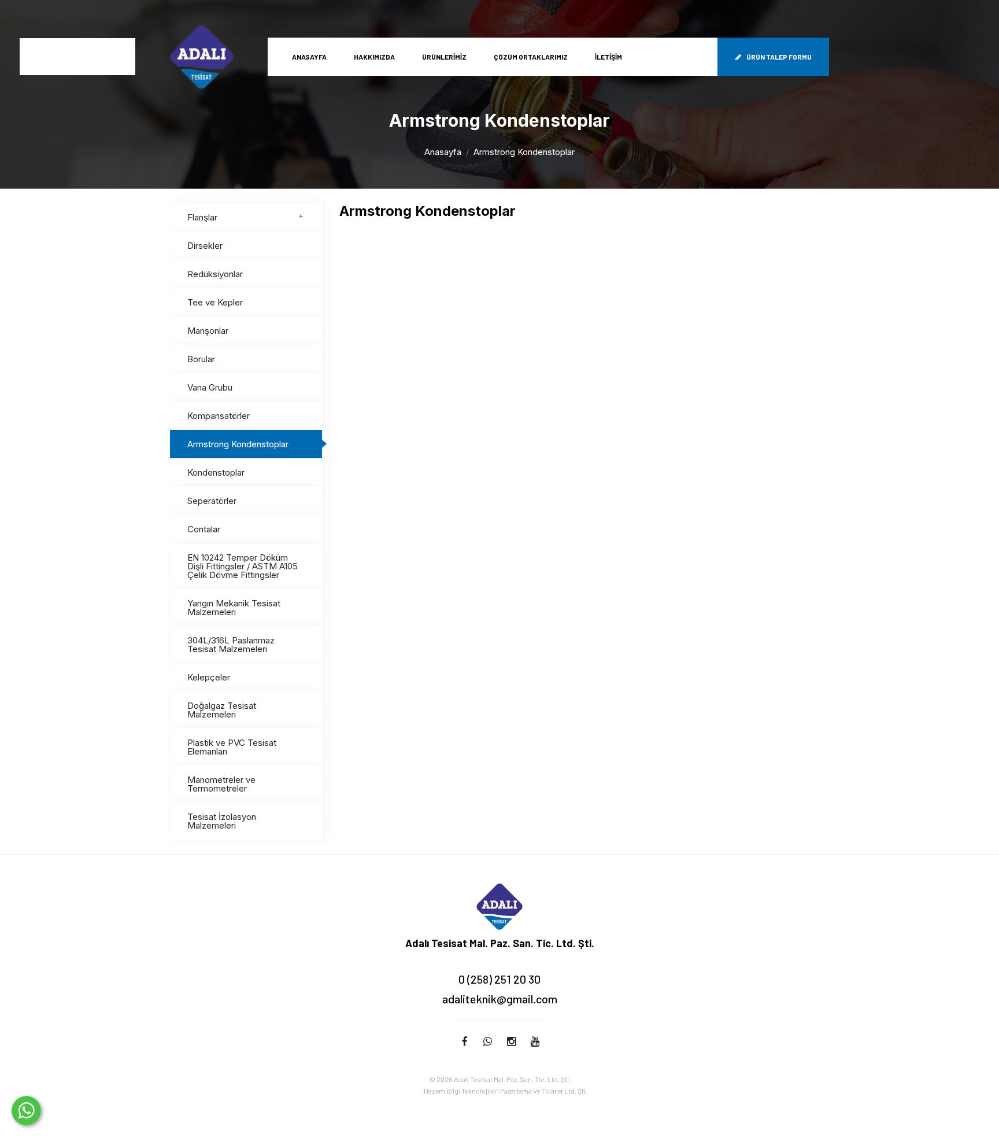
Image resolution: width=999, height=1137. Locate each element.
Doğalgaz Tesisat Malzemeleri (221, 710)
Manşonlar (207, 330)
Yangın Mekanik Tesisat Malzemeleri (233, 607)
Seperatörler (211, 500)
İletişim (608, 57)
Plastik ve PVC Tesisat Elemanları (231, 747)
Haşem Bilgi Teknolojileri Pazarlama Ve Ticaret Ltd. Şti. (505, 1091)
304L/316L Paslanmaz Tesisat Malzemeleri (231, 644)
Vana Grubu (209, 387)
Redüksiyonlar (215, 273)
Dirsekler (205, 245)
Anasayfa (309, 57)
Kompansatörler (218, 415)
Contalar (203, 529)
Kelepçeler (208, 677)
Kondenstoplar (216, 472)
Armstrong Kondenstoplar (237, 444)
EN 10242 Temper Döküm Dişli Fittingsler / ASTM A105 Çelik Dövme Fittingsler (242, 566)
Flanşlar (202, 217)
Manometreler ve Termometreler (221, 784)
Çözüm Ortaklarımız (531, 57)
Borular (201, 359)
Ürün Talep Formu (779, 57)
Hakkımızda (374, 57)
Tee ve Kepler (215, 302)
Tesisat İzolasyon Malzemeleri (221, 821)
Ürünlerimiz (444, 57)
